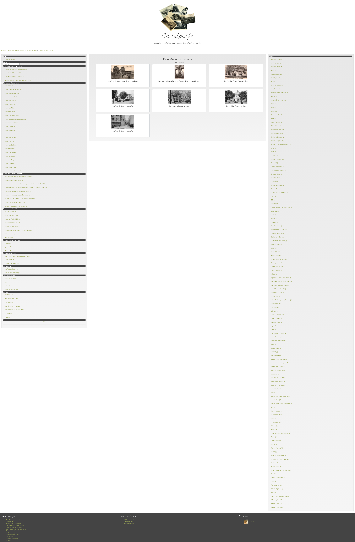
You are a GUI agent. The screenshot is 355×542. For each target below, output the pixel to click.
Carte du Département (11, 289)
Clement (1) (274, 163)
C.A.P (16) (274, 148)
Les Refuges (9, 536)
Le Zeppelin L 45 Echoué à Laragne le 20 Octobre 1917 (21, 199)
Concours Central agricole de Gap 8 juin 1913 (18, 195)
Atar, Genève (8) (276, 89)
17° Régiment (9, 295)
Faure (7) (273, 215)
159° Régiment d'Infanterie (12, 306)
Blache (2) (274, 118)
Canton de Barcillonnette (12, 93)
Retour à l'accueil (10, 59)
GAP (6, 282)
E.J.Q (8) (273, 196)
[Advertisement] (207, 127)
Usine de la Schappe (11, 234)
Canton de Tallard (10, 130)
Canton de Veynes (10, 134)
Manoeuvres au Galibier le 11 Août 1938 (16, 206)
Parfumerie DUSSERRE (11, 215)
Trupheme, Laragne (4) (278, 485)
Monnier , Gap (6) (276, 389)
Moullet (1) (274, 392)
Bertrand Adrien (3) (276, 115)
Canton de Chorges (10, 137)
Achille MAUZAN (9, 260)
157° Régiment (9, 302)
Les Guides (8, 250)
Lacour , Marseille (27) (277, 315)
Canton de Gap (9, 86)
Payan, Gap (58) (276, 422)
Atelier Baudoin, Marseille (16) (280, 92)
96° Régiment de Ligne (11, 299)
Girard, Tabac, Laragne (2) (279, 259)
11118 (44, 322)
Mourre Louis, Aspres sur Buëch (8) (281, 403)
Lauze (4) (274, 329)
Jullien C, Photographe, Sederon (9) (281, 300)
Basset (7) (274, 107)
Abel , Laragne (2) (276, 63)
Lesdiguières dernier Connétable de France (17, 256)
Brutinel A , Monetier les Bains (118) (281, 144)
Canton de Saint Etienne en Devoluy (15, 119)
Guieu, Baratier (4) (276, 270)
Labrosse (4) (274, 311)
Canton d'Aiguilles (10, 156)
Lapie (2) (273, 326)
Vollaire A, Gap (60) (276, 500)
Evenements (9, 522)
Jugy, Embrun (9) (276, 296)
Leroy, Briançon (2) (276, 337)
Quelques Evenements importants (16, 529)
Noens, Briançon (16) (277, 415)
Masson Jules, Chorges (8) (279, 359)
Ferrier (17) (274, 222)
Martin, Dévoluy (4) (276, 355)
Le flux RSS (252, 522)
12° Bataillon (8, 313)
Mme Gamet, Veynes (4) (278, 381)
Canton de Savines (10, 152)
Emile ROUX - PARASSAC (12, 263)
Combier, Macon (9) (277, 174)
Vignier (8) (274, 492)
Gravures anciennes (12, 538)
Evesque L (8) (275, 211)
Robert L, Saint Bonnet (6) (278, 455)
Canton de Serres (10, 126)
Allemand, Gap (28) (276, 74)
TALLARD (7, 286)
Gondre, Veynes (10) (277, 263)
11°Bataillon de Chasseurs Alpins (14, 310)
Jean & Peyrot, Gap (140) (278, 289)
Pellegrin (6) (274, 426)
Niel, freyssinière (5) (277, 411)
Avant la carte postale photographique (16, 69)
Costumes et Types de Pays (14, 533)
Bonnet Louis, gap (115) (278, 130)
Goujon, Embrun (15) (277, 266)
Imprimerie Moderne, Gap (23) (280, 285)
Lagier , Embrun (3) (276, 318)
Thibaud (273, 481)
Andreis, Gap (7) (276, 78)
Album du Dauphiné (10, 278)
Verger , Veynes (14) (277, 489)
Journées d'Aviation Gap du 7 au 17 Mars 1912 (18, 191)
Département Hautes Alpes (16, 50)
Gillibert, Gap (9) (276, 255)
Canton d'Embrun (10, 141)
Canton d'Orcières (10, 149)
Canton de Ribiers (10, 108)
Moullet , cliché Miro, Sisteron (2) (280, 396)
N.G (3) (273, 407)
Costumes (8, 243)
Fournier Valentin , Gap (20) (279, 229)
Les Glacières (9, 237)
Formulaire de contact (132, 520)
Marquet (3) (274, 352)
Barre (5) (273, 104)
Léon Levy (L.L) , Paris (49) (279, 333)
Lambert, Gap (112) (277, 322)
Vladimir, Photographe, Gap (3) (280, 496)
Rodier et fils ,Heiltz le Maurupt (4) (281, 459)
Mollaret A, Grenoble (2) (278, 385)
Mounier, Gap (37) (276, 400)
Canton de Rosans (32, 50)
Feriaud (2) (274, 218)
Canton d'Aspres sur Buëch (13, 89)
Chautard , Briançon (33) (278, 159)
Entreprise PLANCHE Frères (13, 219)
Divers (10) (274, 189)
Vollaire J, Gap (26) (276, 503)
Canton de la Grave (10, 167)
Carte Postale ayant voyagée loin (14, 76)
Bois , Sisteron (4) (276, 126)
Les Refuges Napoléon (11, 269)
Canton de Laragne (10, 100)
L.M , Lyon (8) (275, 307)
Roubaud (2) (274, 463)
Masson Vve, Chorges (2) (278, 366)
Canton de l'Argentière (11, 160)
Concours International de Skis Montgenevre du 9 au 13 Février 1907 (25, 184)
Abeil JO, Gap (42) (276, 59)
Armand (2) (274, 81)
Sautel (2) (274, 474)
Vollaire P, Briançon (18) (278, 507)
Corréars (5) (274, 181)
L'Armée (8, 540)
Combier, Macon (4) (277, 178)
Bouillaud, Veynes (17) (277, 141)
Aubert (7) (274, 96)
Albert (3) (273, 70)
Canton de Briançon (10, 163)
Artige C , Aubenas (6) (277, 85)
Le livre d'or (129, 522)
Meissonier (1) (275, 374)
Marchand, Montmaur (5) (278, 341)
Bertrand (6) (274, 111)
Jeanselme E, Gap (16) (277, 292)
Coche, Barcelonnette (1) (278, 170)
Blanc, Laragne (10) (277, 122)
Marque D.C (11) (276, 348)
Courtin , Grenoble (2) (277, 185)
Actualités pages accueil (13, 520)
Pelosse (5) (274, 429)
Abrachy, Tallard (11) (277, 67)
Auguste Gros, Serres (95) (278, 100)
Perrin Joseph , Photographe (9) (280, 433)
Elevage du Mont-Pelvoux (12, 226)
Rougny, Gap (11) (276, 466)
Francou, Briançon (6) (277, 233)
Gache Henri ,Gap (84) (277, 237)
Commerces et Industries (13, 531)
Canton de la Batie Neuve (12, 97)
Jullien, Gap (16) (276, 304)
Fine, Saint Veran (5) (277, 226)
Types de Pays (9, 247)
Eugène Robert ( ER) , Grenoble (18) (282, 207)
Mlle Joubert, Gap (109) (278, 378)
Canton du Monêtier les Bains (13, 171)
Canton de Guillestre (11, 145)
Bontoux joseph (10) (277, 133)
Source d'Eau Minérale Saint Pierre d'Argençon (18, 230)
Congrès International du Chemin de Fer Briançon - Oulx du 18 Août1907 (26, 187)
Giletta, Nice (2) (275, 252)
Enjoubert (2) (275, 204)
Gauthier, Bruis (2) (276, 244)
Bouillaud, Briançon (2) (277, 137)
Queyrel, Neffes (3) (276, 440)
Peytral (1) (274, 437)
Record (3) (274, 444)
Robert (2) (274, 452)
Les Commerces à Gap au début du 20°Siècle (18, 80)
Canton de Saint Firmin (11, 123)
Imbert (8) (274, 274)
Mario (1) (273, 344)
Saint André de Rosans (46, 50)
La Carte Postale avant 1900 (13, 73)
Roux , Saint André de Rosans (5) (281, 470)
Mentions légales (129, 523)
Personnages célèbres (12, 535)
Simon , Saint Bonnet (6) (278, 478)
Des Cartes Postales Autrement (15, 525)
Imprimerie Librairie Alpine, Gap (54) (281, 281)
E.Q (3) (273, 200)
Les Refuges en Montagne (12, 273)
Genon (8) (274, 248)
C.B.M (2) (274, 152)
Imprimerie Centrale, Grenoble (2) (281, 278)
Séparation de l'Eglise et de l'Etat (14, 180)
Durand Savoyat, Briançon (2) (279, 192)
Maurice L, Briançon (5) (278, 370)
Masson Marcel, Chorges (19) (279, 363)
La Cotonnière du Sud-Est (12, 223)
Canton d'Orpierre (10, 104)
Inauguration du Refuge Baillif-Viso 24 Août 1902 (19, 176)
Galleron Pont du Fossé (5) (279, 241)
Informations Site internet (13, 523)
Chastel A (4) (275, 155)
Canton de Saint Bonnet (12, 115)
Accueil (3, 50)
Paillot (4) (273, 418)
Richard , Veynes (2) (277, 448)
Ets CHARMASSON (10, 212)
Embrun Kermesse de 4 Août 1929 (15, 202)
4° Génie (7, 317)
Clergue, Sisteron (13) (277, 167)
